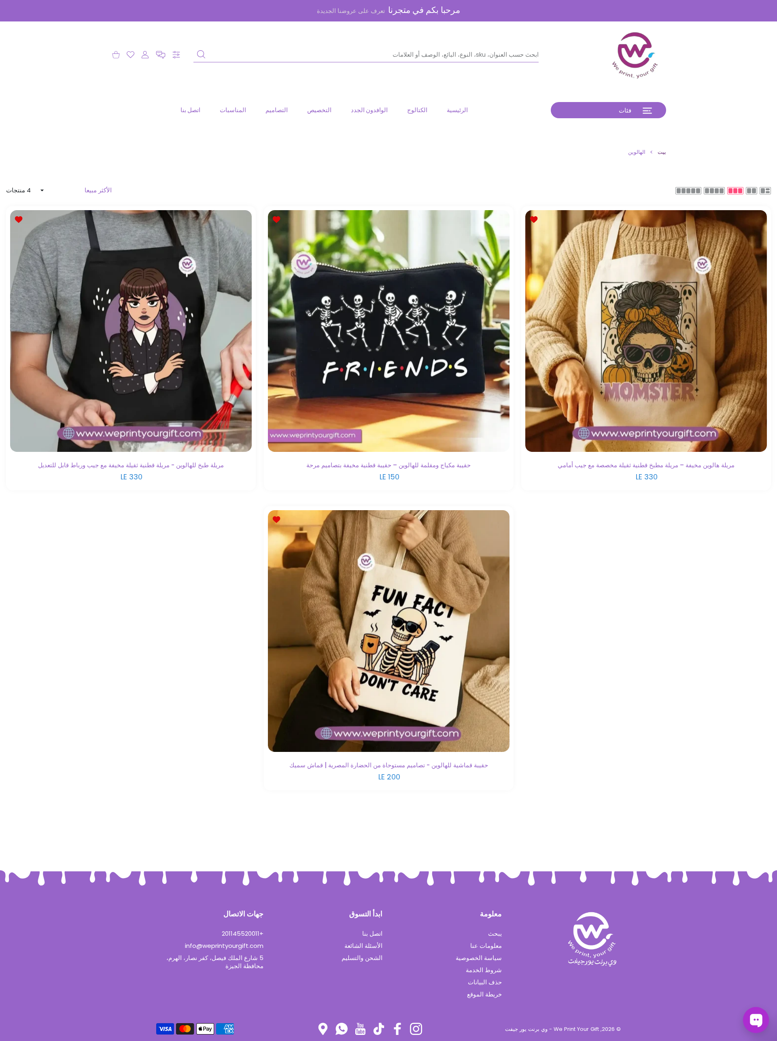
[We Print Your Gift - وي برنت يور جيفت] (635, 55)
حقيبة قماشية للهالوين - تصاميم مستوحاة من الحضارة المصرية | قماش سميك (388, 765)
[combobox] (366, 54)
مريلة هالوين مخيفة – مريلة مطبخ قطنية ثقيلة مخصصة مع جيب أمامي (646, 464)
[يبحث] (201, 54)
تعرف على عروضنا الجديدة (351, 11)
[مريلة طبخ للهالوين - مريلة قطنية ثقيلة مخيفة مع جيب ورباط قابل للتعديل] (131, 331)
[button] (161, 55)
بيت (662, 152)
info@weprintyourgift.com (224, 945)
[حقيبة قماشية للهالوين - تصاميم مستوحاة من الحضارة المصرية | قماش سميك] (389, 631)
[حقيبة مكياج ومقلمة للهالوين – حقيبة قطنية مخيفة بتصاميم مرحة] (389, 331)
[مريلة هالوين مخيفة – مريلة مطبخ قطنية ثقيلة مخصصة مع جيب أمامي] (646, 331)
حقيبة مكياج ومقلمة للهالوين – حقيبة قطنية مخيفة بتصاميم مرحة (388, 464)
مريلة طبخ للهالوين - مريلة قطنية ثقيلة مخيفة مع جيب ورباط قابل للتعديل (131, 464)
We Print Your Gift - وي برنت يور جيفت (552, 1029)
